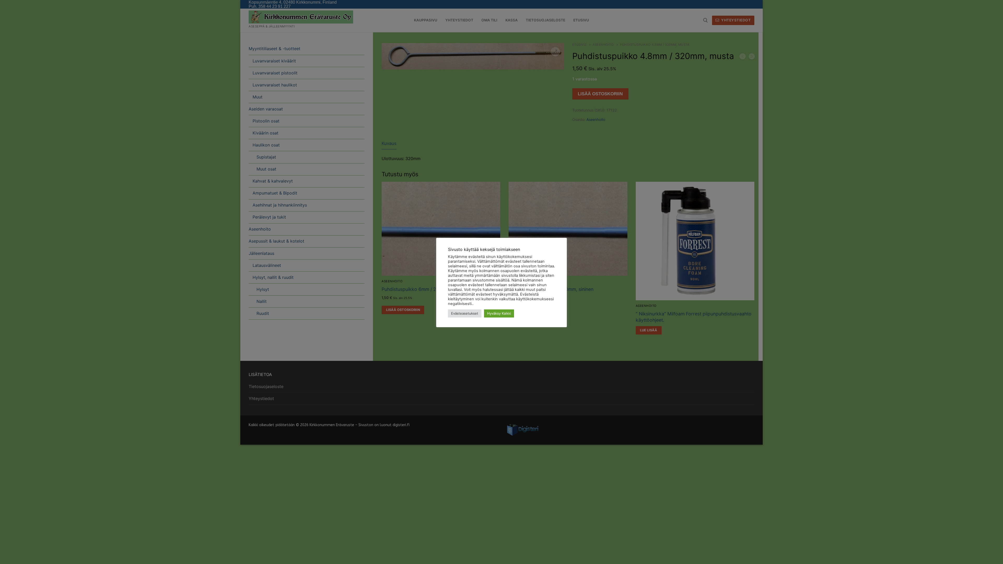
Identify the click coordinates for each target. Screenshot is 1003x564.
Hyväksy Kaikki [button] (499, 313)
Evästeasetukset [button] (464, 313)
